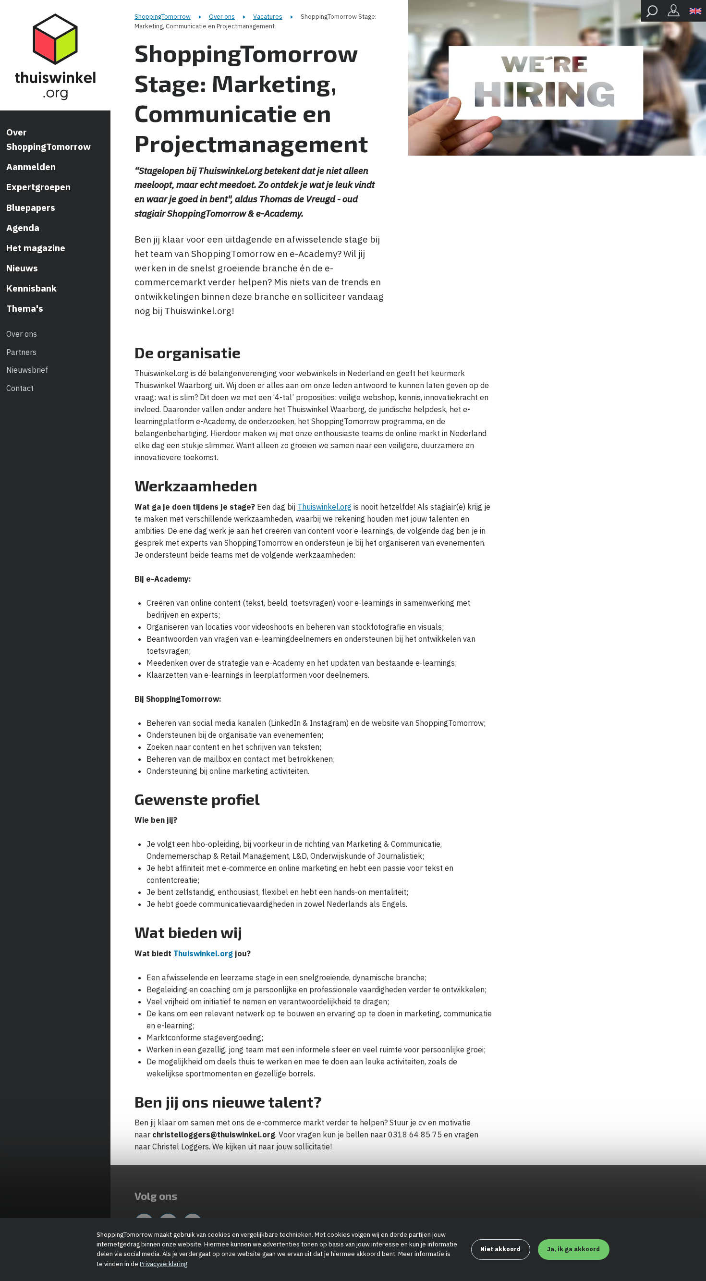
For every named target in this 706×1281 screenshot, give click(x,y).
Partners (21, 352)
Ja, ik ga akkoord (573, 1249)
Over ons (21, 334)
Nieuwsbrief (27, 370)
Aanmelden (31, 166)
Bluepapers (30, 207)
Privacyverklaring (163, 1264)
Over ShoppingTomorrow (48, 139)
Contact (20, 388)
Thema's (24, 308)
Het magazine (35, 248)
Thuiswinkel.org (324, 507)
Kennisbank (31, 288)
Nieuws (22, 268)
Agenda (22, 227)
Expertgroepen (38, 187)
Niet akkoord (500, 1249)
